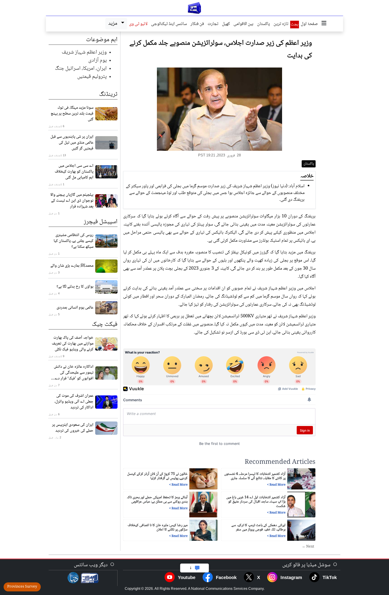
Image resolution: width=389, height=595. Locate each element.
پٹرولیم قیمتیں (92, 76)
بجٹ (295, 24)
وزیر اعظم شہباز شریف (84, 52)
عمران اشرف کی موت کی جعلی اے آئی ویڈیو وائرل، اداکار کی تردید (73, 401)
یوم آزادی (97, 60)
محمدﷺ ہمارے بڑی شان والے (71, 266)
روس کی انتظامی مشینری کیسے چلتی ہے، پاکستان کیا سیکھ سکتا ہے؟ (73, 241)
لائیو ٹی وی (138, 24)
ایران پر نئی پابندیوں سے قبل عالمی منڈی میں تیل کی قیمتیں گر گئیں (71, 142)
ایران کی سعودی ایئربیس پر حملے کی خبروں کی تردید (72, 428)
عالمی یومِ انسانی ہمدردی (75, 308)
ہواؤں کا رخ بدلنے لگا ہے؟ (75, 287)
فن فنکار (197, 24)
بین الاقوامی (243, 24)
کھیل (226, 24)
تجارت (213, 24)
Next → (308, 547)
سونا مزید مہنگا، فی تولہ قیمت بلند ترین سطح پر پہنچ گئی (72, 113)
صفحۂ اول (309, 24)
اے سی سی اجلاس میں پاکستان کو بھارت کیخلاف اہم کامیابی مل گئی (74, 171)
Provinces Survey (22, 587)
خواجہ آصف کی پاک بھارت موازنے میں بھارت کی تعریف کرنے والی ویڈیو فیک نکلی (72, 343)
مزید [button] (113, 23)
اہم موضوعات (102, 40)
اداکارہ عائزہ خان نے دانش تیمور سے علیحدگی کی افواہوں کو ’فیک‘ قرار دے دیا (73, 372)
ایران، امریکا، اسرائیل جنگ (81, 68)
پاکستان (263, 24)
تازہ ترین (281, 24)
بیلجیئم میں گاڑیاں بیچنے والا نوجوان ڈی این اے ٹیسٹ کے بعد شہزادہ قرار (71, 201)
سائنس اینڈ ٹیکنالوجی (169, 24)
